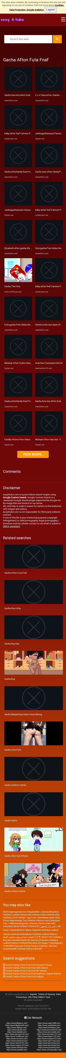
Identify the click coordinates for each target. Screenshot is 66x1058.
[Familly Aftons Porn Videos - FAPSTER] (18, 434)
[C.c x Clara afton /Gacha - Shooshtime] (49, 90)
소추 (38, 937)
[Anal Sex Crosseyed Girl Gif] (49, 357)
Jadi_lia (52, 945)
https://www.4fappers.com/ (17, 1023)
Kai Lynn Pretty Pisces (26, 945)
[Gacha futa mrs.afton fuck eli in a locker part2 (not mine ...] (18, 90)
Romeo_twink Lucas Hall (42, 923)
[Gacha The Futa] (18, 281)
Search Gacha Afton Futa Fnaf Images (24, 976)
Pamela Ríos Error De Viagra (34, 943)
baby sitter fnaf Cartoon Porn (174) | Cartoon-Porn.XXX (31, 133)
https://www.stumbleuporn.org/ (49, 1050)
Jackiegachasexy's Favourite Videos (22, 209)
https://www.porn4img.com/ (49, 1047)
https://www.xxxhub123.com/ (16, 1043)
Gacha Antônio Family (15, 785)
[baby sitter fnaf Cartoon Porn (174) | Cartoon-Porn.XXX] (18, 128)
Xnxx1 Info (47, 937)
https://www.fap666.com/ (17, 1032)
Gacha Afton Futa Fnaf (15, 572)
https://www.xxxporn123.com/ (17, 1045)
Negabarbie (33, 911)
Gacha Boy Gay (11, 643)
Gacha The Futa (12, 286)
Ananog (43, 945)
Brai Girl (38, 948)
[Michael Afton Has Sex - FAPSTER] (49, 434)
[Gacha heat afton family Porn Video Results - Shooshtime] (49, 166)
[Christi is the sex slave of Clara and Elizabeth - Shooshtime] (49, 319)
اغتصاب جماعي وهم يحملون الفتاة (19, 937)
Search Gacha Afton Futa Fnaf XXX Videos (26, 967)
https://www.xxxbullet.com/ (17, 1041)
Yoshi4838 (8, 945)
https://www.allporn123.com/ (49, 1036)
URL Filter (32, 997)
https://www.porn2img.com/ (49, 1043)
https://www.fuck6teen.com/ (49, 1027)
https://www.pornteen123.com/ (49, 1034)
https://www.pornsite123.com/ (17, 1034)
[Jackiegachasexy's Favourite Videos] (18, 204)
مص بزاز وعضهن (48, 926)
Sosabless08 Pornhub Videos (18, 948)
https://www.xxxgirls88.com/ (49, 1023)
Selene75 (34, 926)
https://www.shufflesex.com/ (17, 1036)
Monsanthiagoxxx (20, 923)
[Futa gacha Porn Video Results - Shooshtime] (18, 319)
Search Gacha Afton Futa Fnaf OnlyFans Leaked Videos (33, 973)
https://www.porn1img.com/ (49, 1041)
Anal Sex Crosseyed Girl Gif (49, 363)
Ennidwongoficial (21, 940)
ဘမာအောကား (17, 930)
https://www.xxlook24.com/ (16, 1050)
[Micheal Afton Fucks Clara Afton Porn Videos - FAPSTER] (18, 357)
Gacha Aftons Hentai (14, 891)
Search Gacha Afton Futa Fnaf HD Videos (26, 970)
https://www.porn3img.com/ (49, 1045)
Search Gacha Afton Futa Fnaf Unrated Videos (28, 964)
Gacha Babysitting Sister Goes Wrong (23, 714)
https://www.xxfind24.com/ (16, 1047)
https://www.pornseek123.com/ (49, 1030)
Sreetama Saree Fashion (15, 926)
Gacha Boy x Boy (12, 608)
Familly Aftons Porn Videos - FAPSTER (23, 439)
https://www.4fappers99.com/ (17, 1025)
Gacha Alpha (10, 820)
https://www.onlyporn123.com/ (49, 1039)
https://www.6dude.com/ (17, 1030)
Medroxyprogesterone (14, 911)
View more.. (33, 454)
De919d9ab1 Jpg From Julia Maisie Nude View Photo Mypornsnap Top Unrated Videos (31, 919)
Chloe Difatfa (47, 914)
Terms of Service (46, 994)
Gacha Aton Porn (12, 749)
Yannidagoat (55, 943)
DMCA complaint (11, 526)
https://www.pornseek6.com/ (49, 1032)
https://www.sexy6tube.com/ (49, 1025)
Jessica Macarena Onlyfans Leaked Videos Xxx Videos (31, 913)
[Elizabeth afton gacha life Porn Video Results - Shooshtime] (18, 243)
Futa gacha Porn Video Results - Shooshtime (26, 324)
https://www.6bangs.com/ (17, 1027)
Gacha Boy (9, 679)
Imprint (33, 994)
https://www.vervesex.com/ (17, 1039)
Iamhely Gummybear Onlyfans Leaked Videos (34, 934)
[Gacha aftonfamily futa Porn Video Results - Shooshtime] (18, 166)
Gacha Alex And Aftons (16, 855)
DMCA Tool (44, 997)
